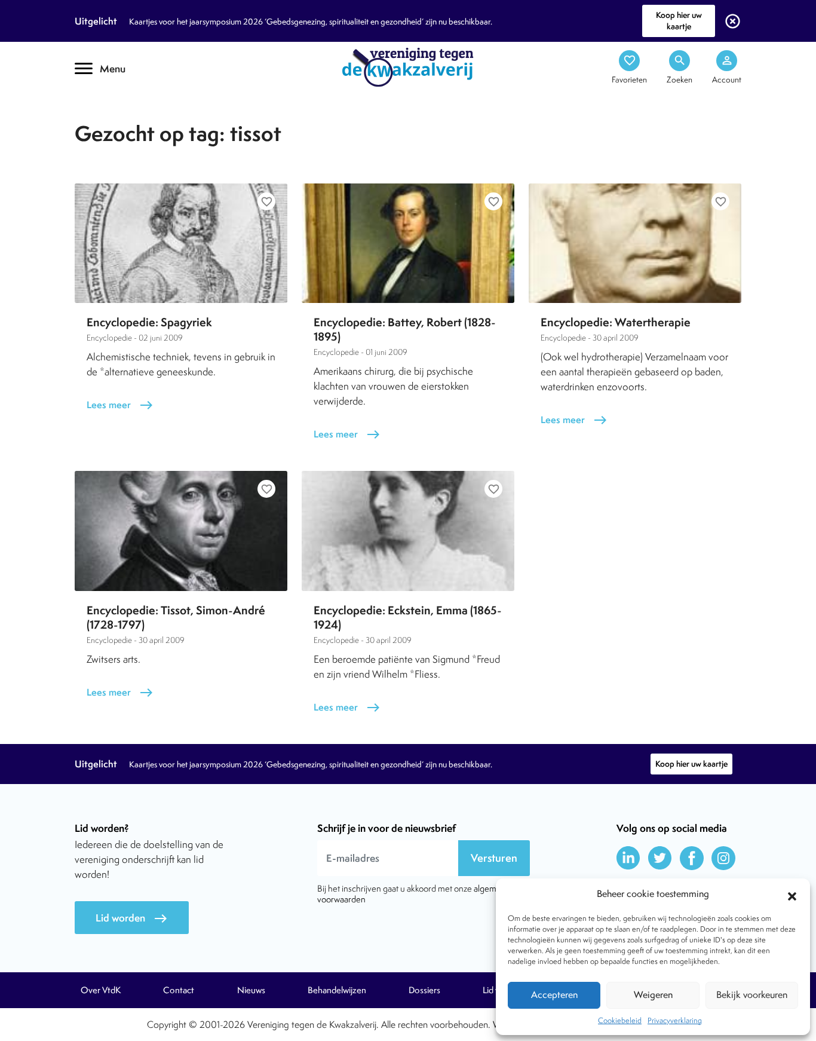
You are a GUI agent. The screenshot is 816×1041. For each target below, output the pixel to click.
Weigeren (653, 994)
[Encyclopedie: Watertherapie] (635, 243)
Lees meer (120, 405)
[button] (792, 895)
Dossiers (424, 990)
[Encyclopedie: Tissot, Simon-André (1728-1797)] (181, 530)
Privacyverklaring (675, 1020)
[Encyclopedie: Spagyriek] (181, 243)
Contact (178, 990)
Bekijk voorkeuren (751, 994)
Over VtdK (101, 990)
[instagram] (723, 858)
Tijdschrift (115, 105)
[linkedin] (628, 858)
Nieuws (251, 990)
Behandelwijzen (337, 990)
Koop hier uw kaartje (679, 21)
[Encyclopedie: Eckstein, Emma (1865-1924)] (408, 530)
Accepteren (554, 994)
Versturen (494, 857)
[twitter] (660, 858)
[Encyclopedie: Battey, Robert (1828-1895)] (408, 243)
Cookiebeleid (620, 1020)
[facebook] (692, 858)
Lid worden (132, 918)
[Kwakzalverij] (408, 66)
